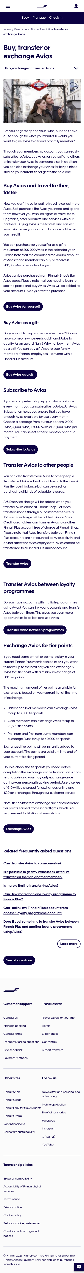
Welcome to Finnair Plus (29, 29)
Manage (39, 17)
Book (25, 17)
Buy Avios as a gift (20, 374)
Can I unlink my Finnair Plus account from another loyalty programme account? (35, 910)
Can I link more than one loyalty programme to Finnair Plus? (39, 896)
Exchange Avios (18, 829)
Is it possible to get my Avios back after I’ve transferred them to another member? (36, 874)
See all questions (19, 960)
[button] (7, 6)
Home (7, 29)
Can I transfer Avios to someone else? (32, 863)
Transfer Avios (17, 564)
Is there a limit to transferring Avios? (31, 886)
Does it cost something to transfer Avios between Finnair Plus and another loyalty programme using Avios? (41, 927)
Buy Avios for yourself (23, 306)
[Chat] (79, 1267)
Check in (55, 17)
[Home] (42, 6)
